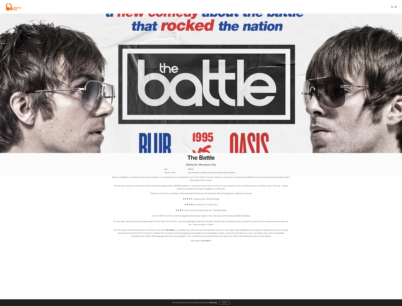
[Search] (392, 7)
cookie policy (213, 302)
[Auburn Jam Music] (13, 7)
